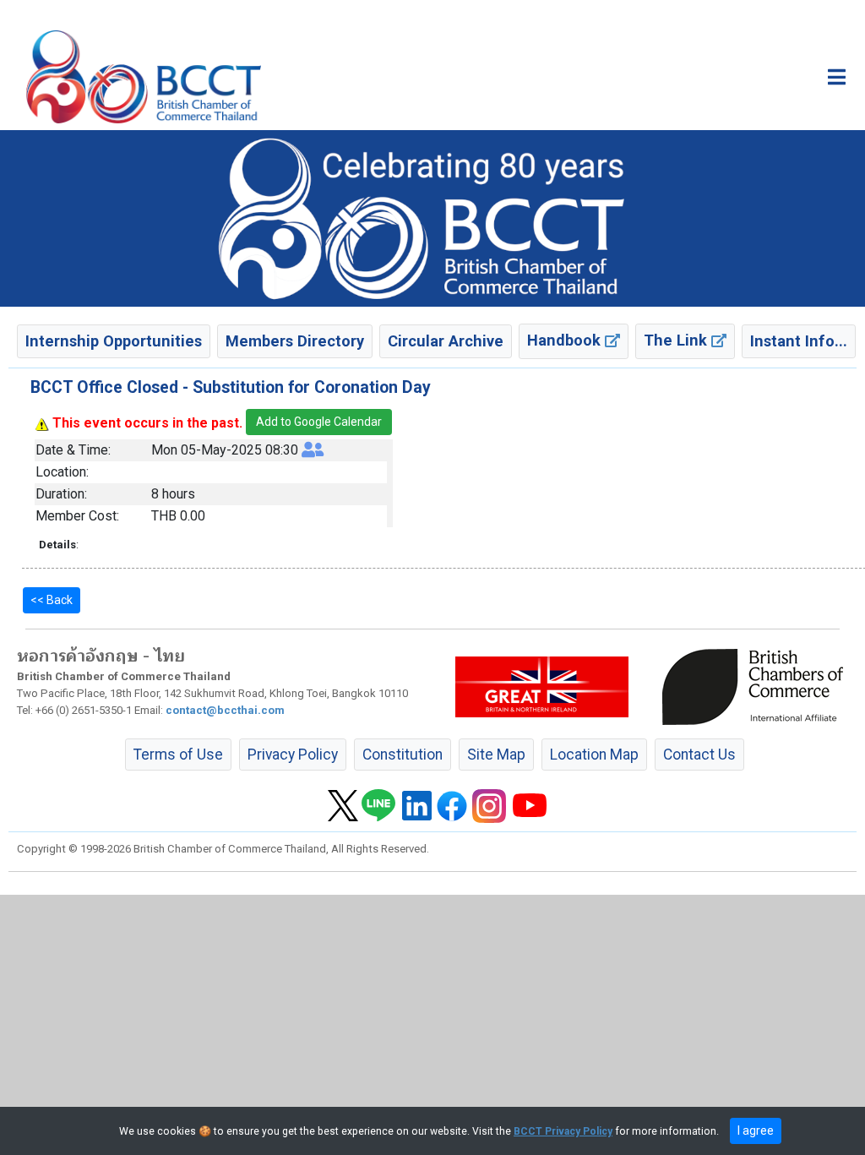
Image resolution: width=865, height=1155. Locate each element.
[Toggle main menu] (837, 77)
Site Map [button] (496, 754)
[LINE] (378, 804)
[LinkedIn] (417, 804)
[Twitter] (343, 804)
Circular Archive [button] (445, 341)
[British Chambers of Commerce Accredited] (757, 686)
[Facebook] (452, 804)
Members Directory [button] (295, 341)
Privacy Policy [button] (293, 754)
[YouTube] (530, 804)
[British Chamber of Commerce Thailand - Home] (143, 77)
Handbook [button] (566, 340)
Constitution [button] (402, 754)
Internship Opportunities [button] (113, 341)
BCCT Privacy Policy (563, 1131)
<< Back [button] (51, 600)
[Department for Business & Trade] (542, 686)
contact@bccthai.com (225, 710)
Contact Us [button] (699, 754)
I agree (755, 1130)
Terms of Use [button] (178, 754)
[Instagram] (489, 804)
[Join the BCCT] (432, 218)
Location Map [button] (594, 754)
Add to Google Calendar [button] (318, 421)
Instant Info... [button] (798, 341)
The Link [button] (677, 340)
